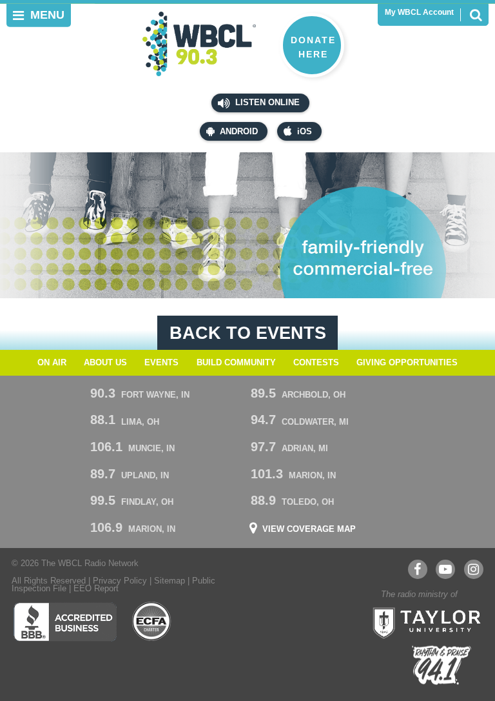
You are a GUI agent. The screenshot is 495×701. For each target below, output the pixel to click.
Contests (316, 362)
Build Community (236, 362)
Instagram (473, 569)
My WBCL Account (419, 12)
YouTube (445, 569)
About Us (105, 362)
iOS (304, 131)
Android (239, 131)
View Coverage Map (309, 529)
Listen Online (266, 102)
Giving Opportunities (407, 362)
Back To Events (248, 333)
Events (161, 362)
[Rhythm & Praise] (441, 665)
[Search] (475, 14)
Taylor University (422, 621)
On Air (51, 362)
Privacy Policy (120, 580)
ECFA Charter (152, 622)
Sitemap (169, 580)
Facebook (417, 569)
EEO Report (96, 588)
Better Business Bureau (65, 622)
